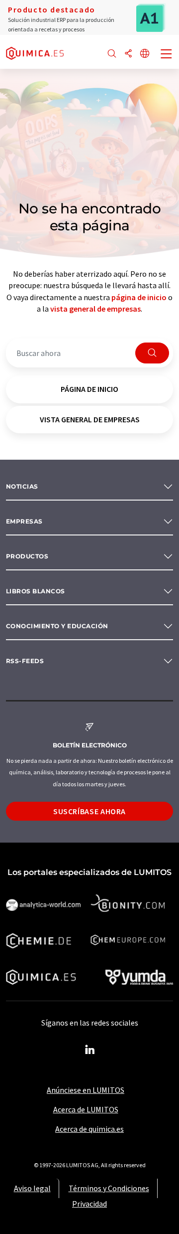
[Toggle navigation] (166, 54)
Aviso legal (32, 1188)
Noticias (22, 486)
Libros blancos (35, 591)
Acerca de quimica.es (89, 1129)
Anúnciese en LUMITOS (85, 1090)
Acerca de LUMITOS (85, 1109)
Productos (27, 556)
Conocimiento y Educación (57, 626)
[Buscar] (112, 54)
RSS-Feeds (25, 661)
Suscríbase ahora (89, 811)
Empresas (24, 521)
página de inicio (139, 297)
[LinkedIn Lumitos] (89, 1050)
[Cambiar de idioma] (145, 54)
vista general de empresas (95, 309)
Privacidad (89, 1204)
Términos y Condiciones (109, 1188)
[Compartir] (128, 54)
